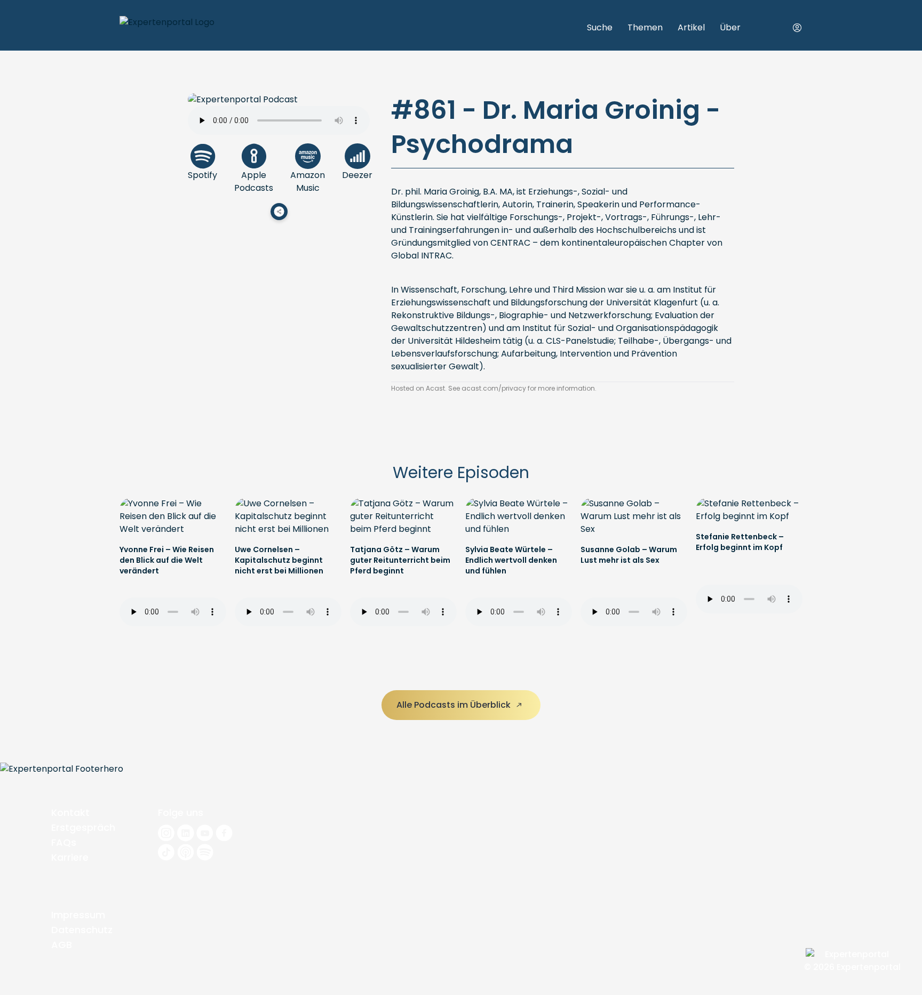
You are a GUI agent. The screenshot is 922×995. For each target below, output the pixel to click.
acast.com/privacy (494, 388)
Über (730, 27)
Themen (645, 27)
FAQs (63, 842)
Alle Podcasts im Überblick (454, 705)
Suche (600, 27)
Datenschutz (82, 929)
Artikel (691, 27)
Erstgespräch (83, 827)
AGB (61, 944)
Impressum (78, 914)
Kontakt (70, 812)
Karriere (70, 857)
